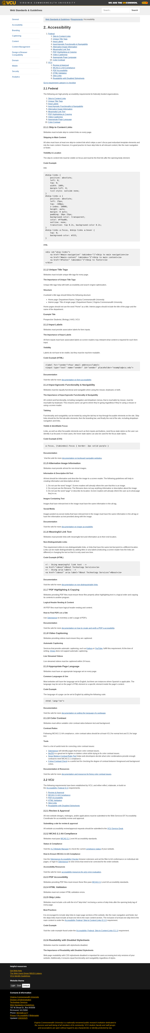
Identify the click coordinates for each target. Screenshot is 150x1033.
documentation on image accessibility (77, 527)
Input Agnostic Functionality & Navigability (70, 44)
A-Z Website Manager (60, 849)
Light (13, 986)
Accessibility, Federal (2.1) (57, 788)
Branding (16, 30)
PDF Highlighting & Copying (65, 52)
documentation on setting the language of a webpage (84, 713)
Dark (19, 986)
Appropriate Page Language (64, 57)
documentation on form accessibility (76, 380)
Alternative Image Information (65, 47)
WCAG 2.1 (65, 839)
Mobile (15, 66)
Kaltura (89, 648)
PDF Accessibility (60, 70)
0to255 (51, 753)
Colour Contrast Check (57, 761)
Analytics (16, 77)
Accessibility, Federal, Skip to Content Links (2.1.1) (86, 920)
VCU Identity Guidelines (20, 976)
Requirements (77, 19)
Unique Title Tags (60, 39)
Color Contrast (59, 60)
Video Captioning (60, 55)
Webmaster (34, 1015)
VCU (50, 63)
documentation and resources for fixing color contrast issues (86, 774)
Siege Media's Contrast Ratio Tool (62, 756)
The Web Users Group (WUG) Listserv (26, 973)
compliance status (93, 849)
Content (15, 41)
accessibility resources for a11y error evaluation (81, 872)
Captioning (16, 36)
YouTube (99, 648)
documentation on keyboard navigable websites (82, 458)
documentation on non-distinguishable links (80, 585)
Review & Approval (61, 65)
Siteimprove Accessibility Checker (64, 859)
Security (15, 71)
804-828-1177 (22, 1013)
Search (135, 10)
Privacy (13, 1015)
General (15, 19)
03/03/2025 (23, 1018)
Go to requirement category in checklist (59, 83)
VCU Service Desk (115, 829)
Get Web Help (16, 971)
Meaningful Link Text (61, 49)
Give (144, 3)
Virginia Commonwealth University (48, 3)
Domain (15, 60)
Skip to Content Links (62, 36)
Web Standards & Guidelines (26, 10)
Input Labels (58, 42)
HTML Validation (60, 73)
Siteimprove (52, 618)
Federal (51, 34)
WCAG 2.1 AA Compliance (64, 68)
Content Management (21, 47)
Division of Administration (20, 1000)
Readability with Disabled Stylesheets (68, 78)
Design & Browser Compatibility (19, 53)
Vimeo (52, 651)
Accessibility (17, 25)
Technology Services (18, 1002)
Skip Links (57, 76)
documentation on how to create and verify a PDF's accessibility (88, 628)
